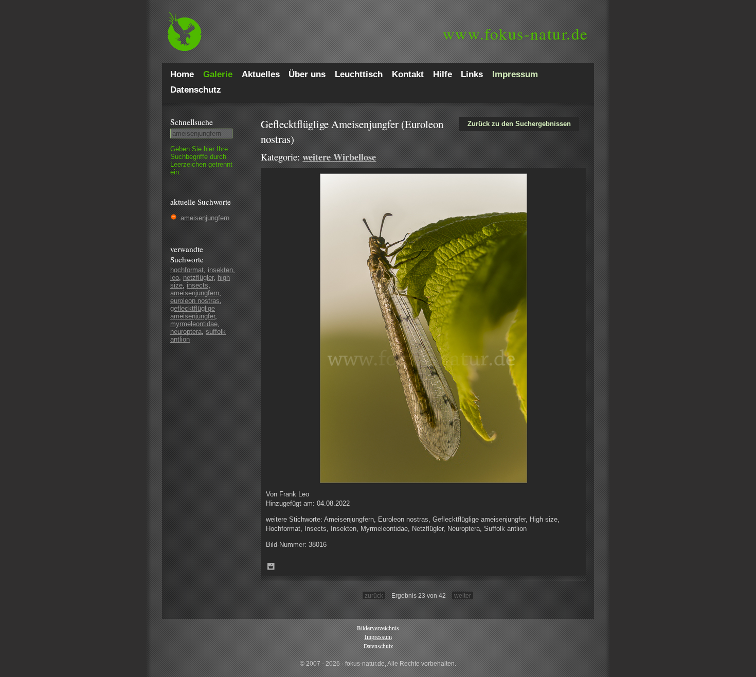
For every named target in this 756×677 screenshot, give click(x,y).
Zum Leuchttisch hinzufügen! (271, 566)
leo (174, 277)
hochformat (187, 270)
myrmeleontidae (194, 324)
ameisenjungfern (205, 218)
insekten (220, 270)
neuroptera (186, 331)
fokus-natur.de (515, 33)
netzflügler (198, 277)
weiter (462, 595)
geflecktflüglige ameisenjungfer (192, 312)
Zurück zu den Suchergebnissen (519, 124)
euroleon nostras (195, 301)
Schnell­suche (191, 122)
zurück (374, 595)
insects (197, 285)
